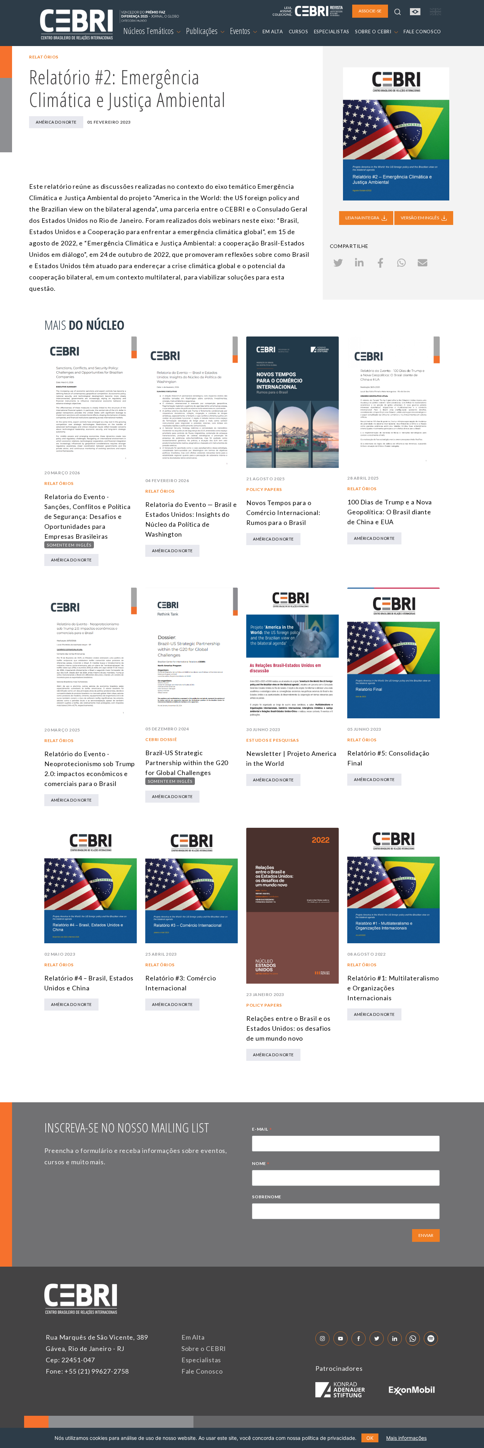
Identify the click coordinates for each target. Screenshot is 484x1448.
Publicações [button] (202, 30)
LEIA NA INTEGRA (362, 217)
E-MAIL (262, 1130)
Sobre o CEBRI (203, 1348)
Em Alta (193, 1337)
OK (369, 1438)
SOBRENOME (266, 1196)
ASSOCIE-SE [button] (370, 10)
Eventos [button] (241, 30)
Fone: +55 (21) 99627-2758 (87, 1371)
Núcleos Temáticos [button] (149, 30)
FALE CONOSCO (422, 31)
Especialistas (201, 1360)
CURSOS (298, 31)
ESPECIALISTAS (331, 31)
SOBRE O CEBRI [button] (374, 31)
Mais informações (406, 1438)
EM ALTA (273, 31)
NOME (261, 1164)
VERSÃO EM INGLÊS (420, 217)
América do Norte (56, 122)
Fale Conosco (202, 1371)
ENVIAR (425, 1235)
